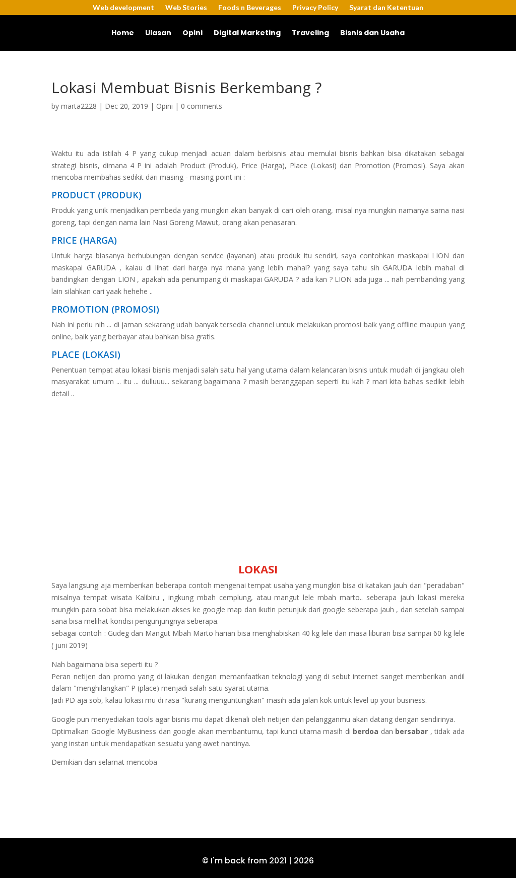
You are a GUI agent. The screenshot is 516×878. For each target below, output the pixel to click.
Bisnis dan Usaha (372, 33)
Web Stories (186, 8)
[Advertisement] (258, 481)
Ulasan (158, 33)
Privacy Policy (315, 8)
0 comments (201, 106)
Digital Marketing (247, 33)
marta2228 (79, 106)
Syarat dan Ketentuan (386, 8)
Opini (192, 33)
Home (122, 33)
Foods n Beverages (249, 8)
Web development (123, 8)
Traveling (310, 33)
